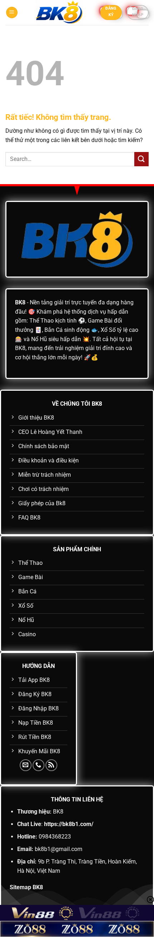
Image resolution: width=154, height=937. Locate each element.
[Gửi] (141, 159)
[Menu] (12, 13)
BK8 (20, 302)
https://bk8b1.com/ (68, 824)
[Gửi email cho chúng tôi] (26, 765)
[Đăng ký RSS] (51, 765)
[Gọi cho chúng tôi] (38, 765)
